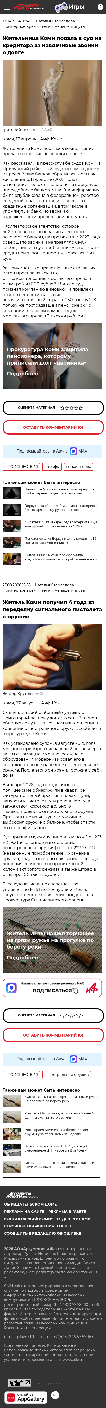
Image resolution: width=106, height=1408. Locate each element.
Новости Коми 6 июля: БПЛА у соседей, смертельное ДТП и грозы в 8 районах (56, 1148)
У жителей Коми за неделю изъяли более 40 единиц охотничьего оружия (60, 1115)
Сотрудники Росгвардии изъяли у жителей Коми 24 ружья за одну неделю (59, 1165)
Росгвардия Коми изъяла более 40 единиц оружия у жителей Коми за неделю (59, 1132)
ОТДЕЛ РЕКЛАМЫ (74, 1219)
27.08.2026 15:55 (17, 585)
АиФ (48, 129)
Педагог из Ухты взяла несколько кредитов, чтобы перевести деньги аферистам (60, 491)
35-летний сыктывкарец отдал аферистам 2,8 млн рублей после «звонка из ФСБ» (61, 524)
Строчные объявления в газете (38, 1226)
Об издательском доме (30, 1204)
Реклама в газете (67, 1211)
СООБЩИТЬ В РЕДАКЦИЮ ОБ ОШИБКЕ (42, 1233)
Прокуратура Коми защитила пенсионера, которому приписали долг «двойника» (47, 356)
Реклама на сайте (24, 1211)
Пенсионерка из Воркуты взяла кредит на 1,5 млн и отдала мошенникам (60, 541)
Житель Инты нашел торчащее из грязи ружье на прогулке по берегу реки (50, 940)
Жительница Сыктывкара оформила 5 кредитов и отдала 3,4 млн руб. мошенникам (61, 557)
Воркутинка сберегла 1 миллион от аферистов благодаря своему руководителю (62, 508)
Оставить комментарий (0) (53, 427)
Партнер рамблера (48, 1383)
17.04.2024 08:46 (17, 21)
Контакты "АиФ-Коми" (28, 1219)
